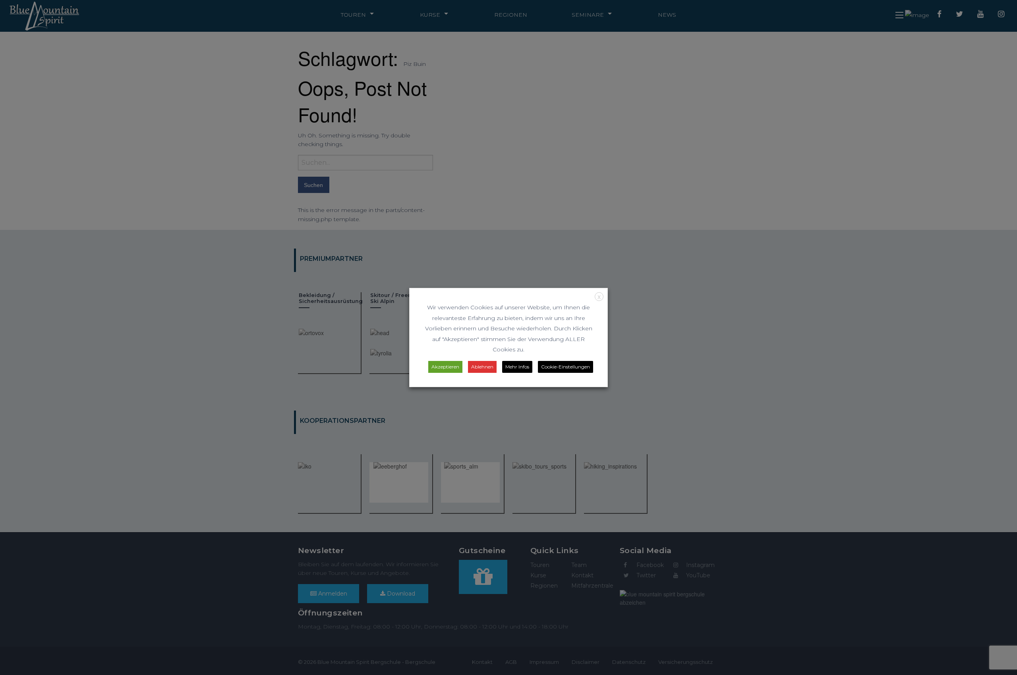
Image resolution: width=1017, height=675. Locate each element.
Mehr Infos (517, 367)
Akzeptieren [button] (445, 367)
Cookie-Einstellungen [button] (565, 367)
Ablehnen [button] (482, 367)
